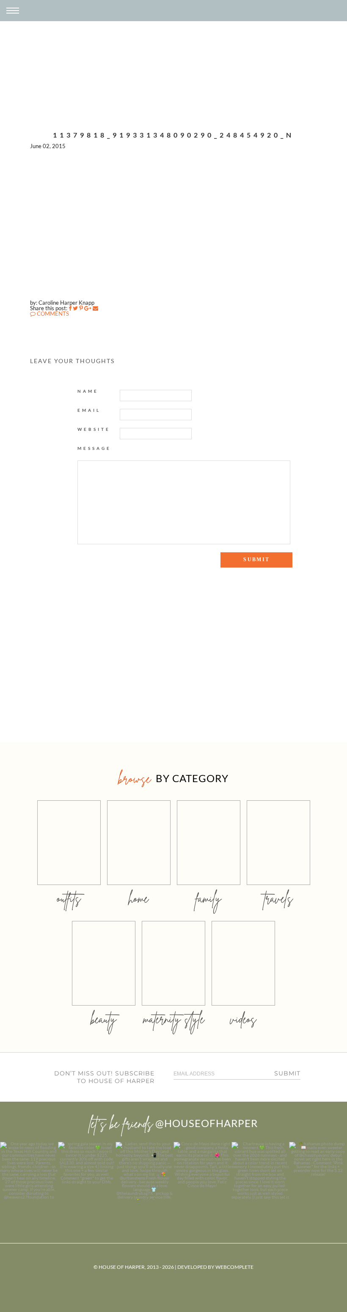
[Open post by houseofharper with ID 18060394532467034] (87, 1171)
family (208, 898)
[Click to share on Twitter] (75, 308)
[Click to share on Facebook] (70, 308)
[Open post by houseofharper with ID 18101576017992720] (260, 1171)
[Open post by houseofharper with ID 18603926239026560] (29, 1171)
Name (88, 391)
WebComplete (234, 1267)
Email (89, 410)
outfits (69, 898)
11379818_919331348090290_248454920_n (173, 135)
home (139, 898)
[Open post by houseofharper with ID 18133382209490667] (145, 1171)
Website (93, 429)
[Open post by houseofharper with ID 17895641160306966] (318, 1171)
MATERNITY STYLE (173, 1019)
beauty (103, 1019)
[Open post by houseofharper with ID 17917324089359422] (202, 1171)
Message (94, 448)
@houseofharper (206, 1123)
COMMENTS (52, 313)
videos (243, 1019)
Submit (287, 1073)
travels (278, 898)
